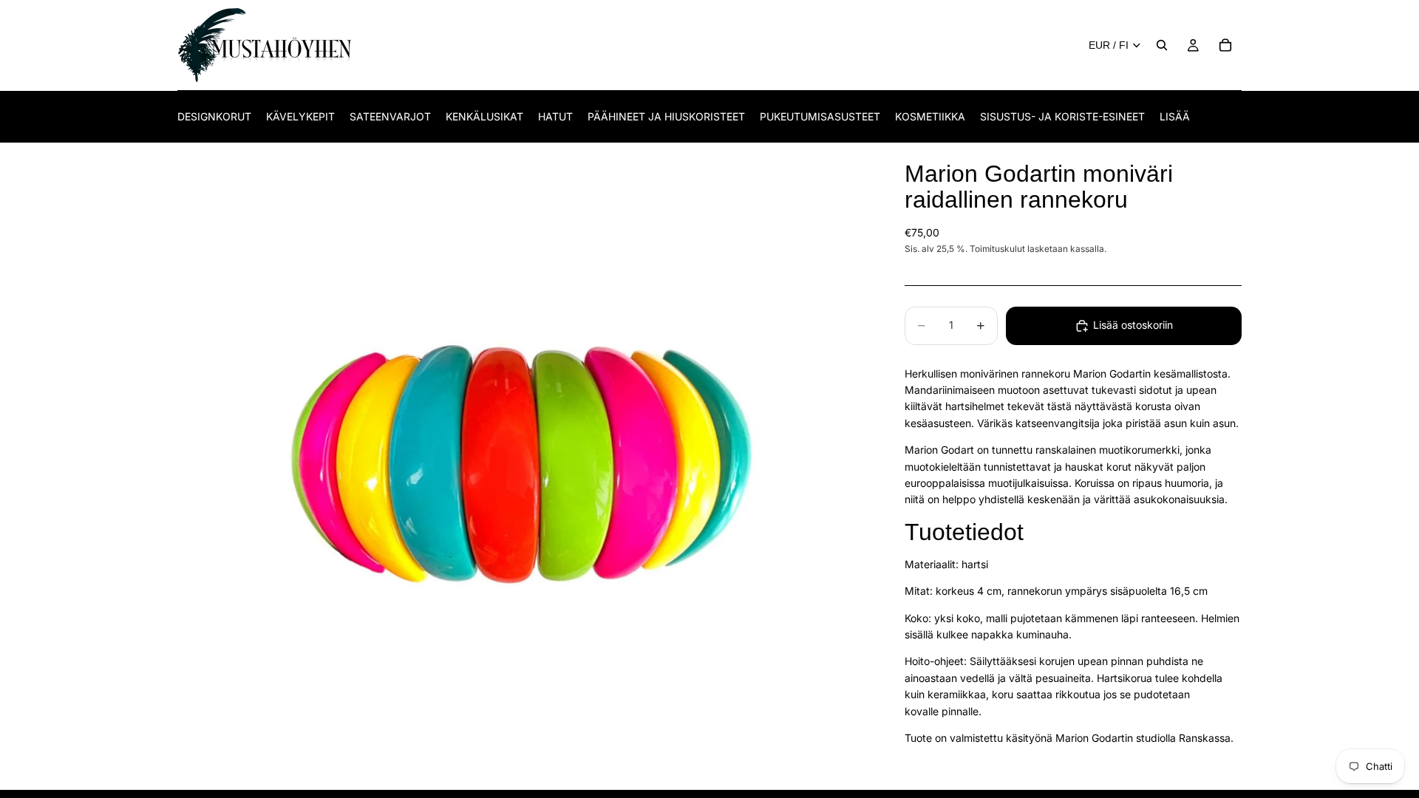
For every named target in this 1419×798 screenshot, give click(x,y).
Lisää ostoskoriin (1133, 324)
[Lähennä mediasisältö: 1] (523, 466)
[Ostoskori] (1225, 45)
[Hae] (1162, 45)
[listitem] (1174, 116)
